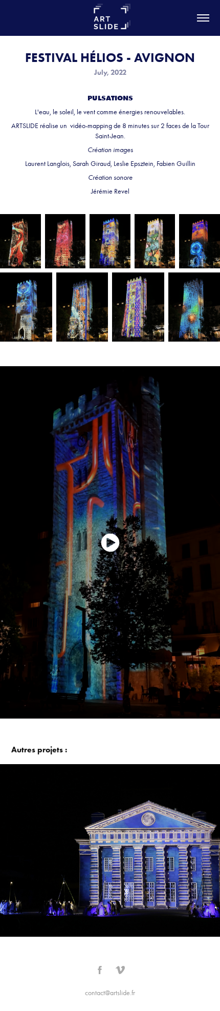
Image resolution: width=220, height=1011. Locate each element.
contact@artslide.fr (110, 992)
